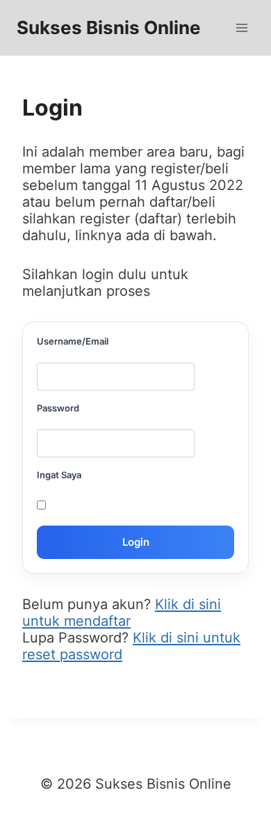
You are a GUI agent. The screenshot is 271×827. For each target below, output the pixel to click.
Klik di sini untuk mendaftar (121, 612)
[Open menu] (241, 27)
